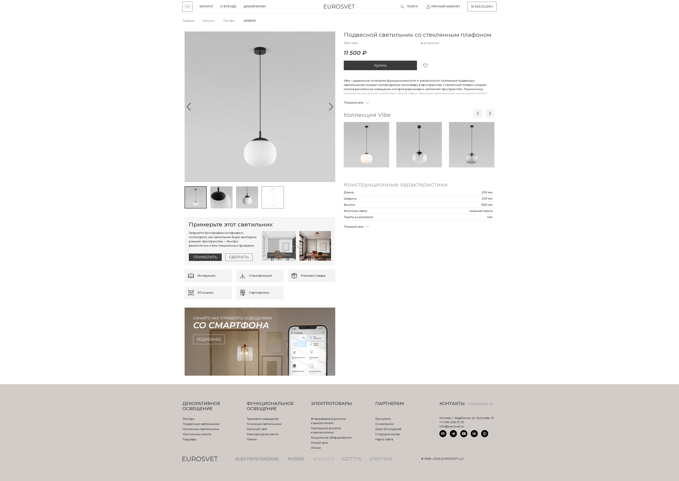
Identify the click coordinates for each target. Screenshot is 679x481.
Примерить (205, 257)
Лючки (316, 448)
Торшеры (189, 439)
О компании (384, 424)
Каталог (206, 6)
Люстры (188, 419)
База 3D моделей (388, 429)
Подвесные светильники (201, 424)
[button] (188, 107)
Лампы (252, 439)
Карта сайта (384, 439)
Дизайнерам (254, 6)
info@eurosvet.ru (451, 426)
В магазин (482, 6)
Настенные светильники (200, 429)
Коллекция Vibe (367, 114)
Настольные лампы (196, 434)
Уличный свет (257, 429)
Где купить (383, 419)
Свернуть (239, 257)
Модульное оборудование (331, 437)
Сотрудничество (387, 434)
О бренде (228, 6)
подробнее (209, 339)
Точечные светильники (264, 424)
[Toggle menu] (187, 6)
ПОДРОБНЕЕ (478, 404)
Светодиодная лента (262, 434)
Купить (380, 65)
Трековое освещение (263, 419)
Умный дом (319, 442)
